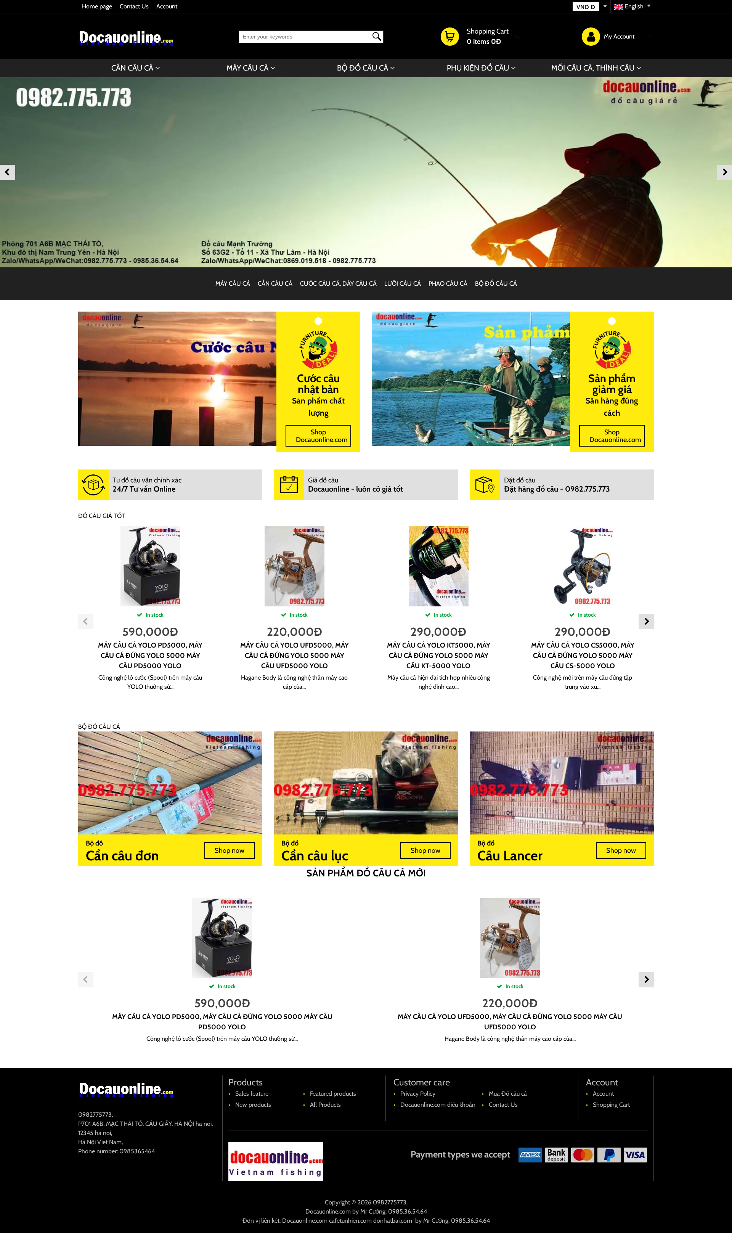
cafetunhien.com (350, 1220)
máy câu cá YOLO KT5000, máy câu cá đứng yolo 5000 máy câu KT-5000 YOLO (438, 655)
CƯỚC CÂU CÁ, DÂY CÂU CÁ (338, 283)
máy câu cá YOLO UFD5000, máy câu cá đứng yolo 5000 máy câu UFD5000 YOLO (294, 655)
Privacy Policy (417, 1093)
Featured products (333, 1093)
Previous (7, 172)
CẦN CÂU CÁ (132, 67)
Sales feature (251, 1093)
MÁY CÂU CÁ (247, 67)
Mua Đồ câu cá (508, 1093)
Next (724, 172)
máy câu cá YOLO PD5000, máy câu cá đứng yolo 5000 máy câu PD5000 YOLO (150, 655)
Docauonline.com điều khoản (437, 1104)
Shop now (229, 850)
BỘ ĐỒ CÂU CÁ (362, 67)
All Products (325, 1104)
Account (166, 6)
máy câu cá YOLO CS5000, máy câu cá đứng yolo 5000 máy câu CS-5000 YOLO (582, 655)
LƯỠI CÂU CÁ (402, 283)
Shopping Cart (611, 1104)
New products (253, 1104)
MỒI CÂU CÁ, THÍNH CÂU (592, 67)
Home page (97, 6)
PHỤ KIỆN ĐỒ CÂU (478, 67)
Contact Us (134, 6)
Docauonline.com (328, 1211)
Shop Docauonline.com (322, 436)
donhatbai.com (392, 1220)
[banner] (366, 172)
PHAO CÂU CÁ (448, 283)
